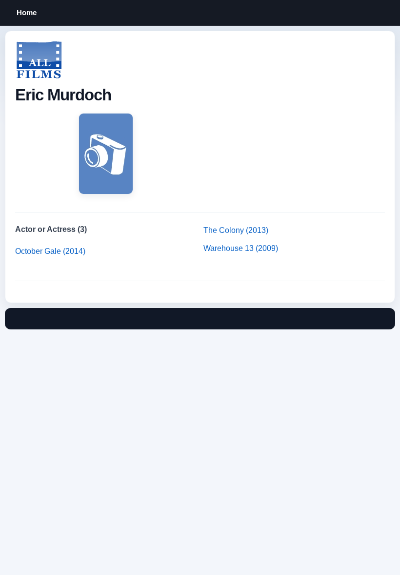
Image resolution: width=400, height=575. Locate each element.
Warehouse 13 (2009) (240, 248)
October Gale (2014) (50, 251)
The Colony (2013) (235, 230)
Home (27, 12)
